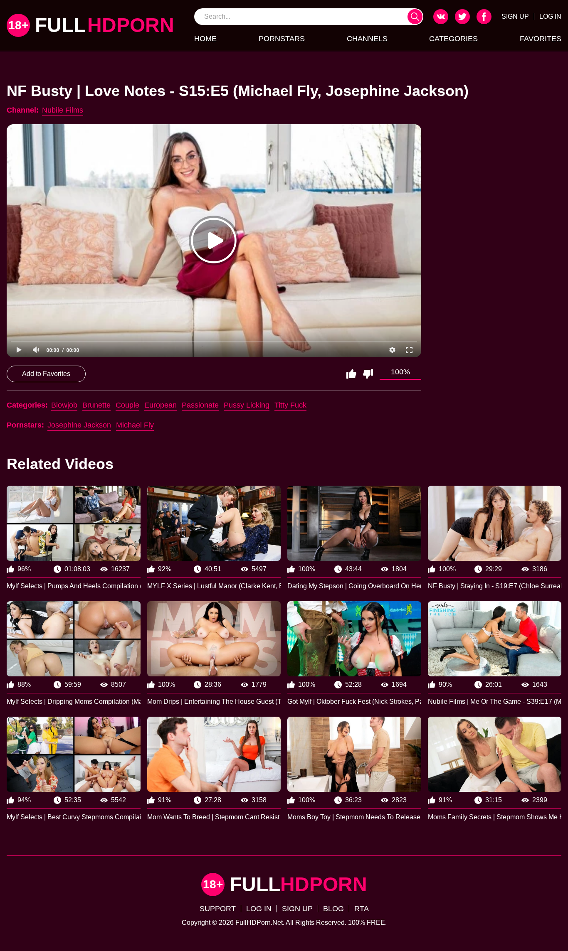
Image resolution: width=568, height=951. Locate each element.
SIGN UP (515, 16)
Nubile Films (62, 110)
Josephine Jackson (79, 425)
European (160, 405)
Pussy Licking (246, 405)
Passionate (200, 405)
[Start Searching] (414, 16)
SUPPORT (218, 908)
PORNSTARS (282, 38)
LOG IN (550, 16)
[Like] (351, 374)
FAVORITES (540, 38)
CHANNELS (367, 38)
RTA (361, 908)
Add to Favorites (46, 373)
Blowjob (64, 405)
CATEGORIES (453, 38)
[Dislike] (368, 374)
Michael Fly (135, 425)
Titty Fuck (290, 405)
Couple (127, 405)
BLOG (333, 908)
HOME (205, 38)
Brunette (96, 405)
